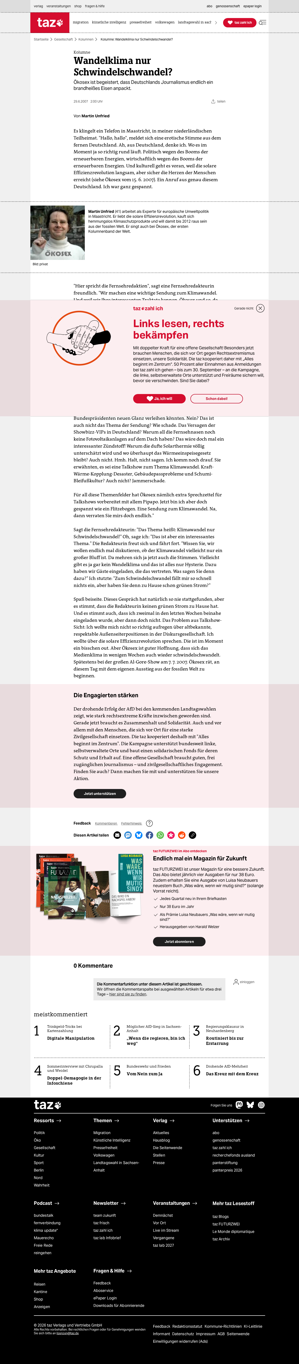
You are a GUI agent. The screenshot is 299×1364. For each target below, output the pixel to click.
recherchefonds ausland (234, 1155)
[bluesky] (250, 1107)
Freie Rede (43, 1245)
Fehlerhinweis (131, 823)
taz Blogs (221, 1216)
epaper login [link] (252, 6)
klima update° (46, 1230)
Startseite (41, 39)
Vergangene (163, 1237)
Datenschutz (183, 1333)
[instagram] (261, 1107)
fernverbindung (47, 1222)
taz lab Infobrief (107, 1237)
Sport (39, 1162)
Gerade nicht (243, 308)
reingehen (42, 1252)
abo (216, 1132)
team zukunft (104, 1215)
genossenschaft (226, 1140)
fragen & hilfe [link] (95, 6)
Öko (37, 1140)
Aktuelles (161, 1132)
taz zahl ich (222, 1147)
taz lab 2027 (163, 1245)
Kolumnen (85, 39)
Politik (39, 1132)
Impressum (206, 1333)
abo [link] (209, 6)
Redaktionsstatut (187, 1326)
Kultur (39, 1155)
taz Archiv (221, 1239)
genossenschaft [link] (228, 6)
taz (48, 1105)
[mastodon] (239, 1107)
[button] (262, 22)
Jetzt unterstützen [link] (100, 793)
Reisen (40, 1284)
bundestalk (43, 1215)
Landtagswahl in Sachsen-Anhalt (116, 1166)
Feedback (102, 1283)
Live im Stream (166, 1230)
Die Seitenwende (167, 1147)
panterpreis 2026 (227, 1170)
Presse (159, 1162)
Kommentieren (106, 823)
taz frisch (101, 1222)
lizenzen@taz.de (68, 1333)
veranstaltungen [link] (58, 6)
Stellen (159, 1155)
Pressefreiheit (105, 1147)
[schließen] (260, 308)
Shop (38, 1299)
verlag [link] (38, 6)
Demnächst (163, 1215)
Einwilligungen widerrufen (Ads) (180, 1341)
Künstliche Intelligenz (111, 1140)
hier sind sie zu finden (127, 994)
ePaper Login (105, 1298)
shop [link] (78, 6)
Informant (162, 1333)
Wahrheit (42, 1185)
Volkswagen (103, 1155)
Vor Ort (159, 1222)
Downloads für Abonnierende (119, 1305)
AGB (221, 1333)
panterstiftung (225, 1162)
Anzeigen (42, 1306)
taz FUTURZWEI (226, 1224)
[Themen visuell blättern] (216, 22)
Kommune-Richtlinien (224, 1326)
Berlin (39, 1170)
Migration (101, 1132)
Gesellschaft (63, 39)
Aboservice (103, 1290)
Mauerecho (44, 1237)
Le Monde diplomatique (233, 1231)
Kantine (40, 1291)
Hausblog (161, 1140)
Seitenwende (238, 1333)
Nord (38, 1177)
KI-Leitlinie (253, 1326)
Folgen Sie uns (221, 1105)
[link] (82, 22)
